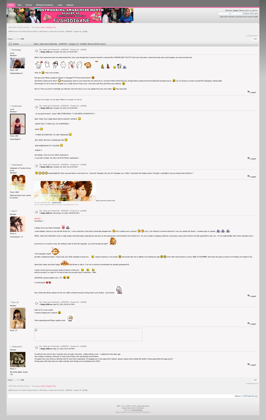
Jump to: (238, 396)
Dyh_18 (15, 302)
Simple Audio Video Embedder (133, 408)
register (254, 10)
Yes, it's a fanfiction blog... (43, 202)
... (15, 39)
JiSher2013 (17, 347)
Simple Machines (143, 406)
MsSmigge (16, 50)
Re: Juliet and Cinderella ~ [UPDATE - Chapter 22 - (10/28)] (62, 49)
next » (256, 35)
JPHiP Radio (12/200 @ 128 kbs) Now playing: (32, 27)
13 (17, 39)
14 (20, 39)
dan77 (14, 211)
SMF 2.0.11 (121, 406)
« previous (249, 35)
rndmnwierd (17, 165)
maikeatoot (17, 106)
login (247, 10)
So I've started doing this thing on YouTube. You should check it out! (56, 204)
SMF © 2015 (131, 406)
